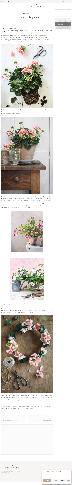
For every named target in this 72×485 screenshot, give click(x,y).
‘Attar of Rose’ (29, 310)
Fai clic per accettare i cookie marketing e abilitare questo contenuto (63, 24)
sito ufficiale (13, 406)
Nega (56, 480)
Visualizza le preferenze (65, 480)
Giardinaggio (27, 13)
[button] (69, 471)
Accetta (47, 480)
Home (50, 469)
